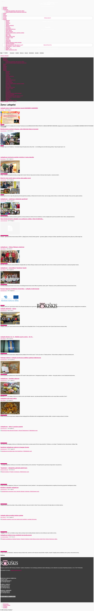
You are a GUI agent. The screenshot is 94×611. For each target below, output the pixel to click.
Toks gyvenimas (9, 31)
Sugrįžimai (8, 34)
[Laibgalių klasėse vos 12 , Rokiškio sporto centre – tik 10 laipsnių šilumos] (10, 352)
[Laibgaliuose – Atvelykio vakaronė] (10, 394)
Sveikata (5, 15)
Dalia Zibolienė (3, 248)
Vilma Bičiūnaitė (3, 200)
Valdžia (4, 13)
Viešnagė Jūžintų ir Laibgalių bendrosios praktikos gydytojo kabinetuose (21, 357)
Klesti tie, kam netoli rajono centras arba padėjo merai (16, 178)
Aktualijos (5, 7)
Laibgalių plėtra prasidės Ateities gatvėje (12, 515)
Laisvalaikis (8, 28)
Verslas (7, 21)
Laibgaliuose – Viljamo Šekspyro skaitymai (12, 247)
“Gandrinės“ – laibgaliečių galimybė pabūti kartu (14, 468)
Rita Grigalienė (3, 159)
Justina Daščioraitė (4, 220)
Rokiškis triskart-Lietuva (4, 235)
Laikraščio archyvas (4, 284)
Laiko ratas (8, 40)
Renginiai (8, 20)
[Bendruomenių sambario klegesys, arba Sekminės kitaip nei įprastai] (10, 144)
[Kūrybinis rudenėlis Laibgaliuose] (20, 491)
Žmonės (7, 38)
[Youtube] (5, 1)
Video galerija (9, 30)
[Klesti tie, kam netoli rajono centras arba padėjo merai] (10, 193)
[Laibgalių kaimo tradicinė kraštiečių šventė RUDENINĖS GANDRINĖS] (10, 123)
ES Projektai (3, 305)
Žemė (4, 14)
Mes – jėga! (8, 35)
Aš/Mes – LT (8, 48)
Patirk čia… (8, 47)
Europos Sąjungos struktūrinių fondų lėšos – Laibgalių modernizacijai (20, 289)
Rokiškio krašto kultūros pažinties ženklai (15, 32)
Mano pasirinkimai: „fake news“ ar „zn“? (14, 45)
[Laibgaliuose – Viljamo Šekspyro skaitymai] (10, 262)
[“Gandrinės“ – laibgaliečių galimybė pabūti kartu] (15, 471)
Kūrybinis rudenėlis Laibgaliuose (10, 487)
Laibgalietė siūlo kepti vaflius (9, 398)
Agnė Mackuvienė (4, 290)
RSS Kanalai (5, 604)
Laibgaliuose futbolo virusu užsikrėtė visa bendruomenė (16, 535)
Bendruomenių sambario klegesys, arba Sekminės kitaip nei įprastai (19, 129)
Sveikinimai (8, 41)
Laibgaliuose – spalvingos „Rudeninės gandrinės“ (14, 199)
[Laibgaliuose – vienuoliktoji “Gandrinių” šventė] (10, 283)
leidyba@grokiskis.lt (5, 586)
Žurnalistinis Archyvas (10, 29)
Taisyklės (5, 606)
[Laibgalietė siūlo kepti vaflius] (10, 414)
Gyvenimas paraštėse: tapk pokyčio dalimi (15, 10)
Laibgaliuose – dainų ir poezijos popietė (12, 426)
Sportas (5, 18)
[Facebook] (1, 1)
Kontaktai (5, 607)
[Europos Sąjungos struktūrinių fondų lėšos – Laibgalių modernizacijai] (10, 304)
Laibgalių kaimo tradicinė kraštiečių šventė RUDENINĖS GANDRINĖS (19, 108)
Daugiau (5, 19)
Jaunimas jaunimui (10, 25)
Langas (7, 24)
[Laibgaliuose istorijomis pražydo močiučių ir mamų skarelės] (10, 172)
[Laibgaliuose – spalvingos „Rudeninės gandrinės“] (10, 214)
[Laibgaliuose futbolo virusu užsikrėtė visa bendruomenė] (29, 539)
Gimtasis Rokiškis (5, 101)
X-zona (4, 17)
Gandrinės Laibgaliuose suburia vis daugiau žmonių (15, 447)
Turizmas (8, 26)
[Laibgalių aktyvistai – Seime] (10, 324)
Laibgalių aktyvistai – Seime (8, 308)
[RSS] (3, 1)
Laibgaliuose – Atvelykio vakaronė (10, 378)
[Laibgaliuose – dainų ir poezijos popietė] (19, 430)
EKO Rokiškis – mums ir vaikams (13, 46)
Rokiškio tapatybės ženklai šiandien (13, 42)
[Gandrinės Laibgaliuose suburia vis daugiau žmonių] (16, 451)
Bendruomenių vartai (10, 36)
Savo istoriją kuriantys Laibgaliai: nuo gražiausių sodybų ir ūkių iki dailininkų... (22, 219)
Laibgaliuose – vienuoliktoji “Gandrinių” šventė (13, 268)
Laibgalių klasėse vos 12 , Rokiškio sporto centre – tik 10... (17, 337)
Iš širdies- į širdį (9, 37)
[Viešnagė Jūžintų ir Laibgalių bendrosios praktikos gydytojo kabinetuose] (10, 373)
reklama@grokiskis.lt (5, 591)
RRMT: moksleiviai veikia (11, 49)
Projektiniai (5, 9)
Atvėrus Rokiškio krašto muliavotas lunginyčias (16, 12)
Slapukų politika (6, 605)
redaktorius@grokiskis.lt (16, 570)
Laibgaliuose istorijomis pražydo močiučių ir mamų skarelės (17, 157)
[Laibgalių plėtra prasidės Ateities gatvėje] (19, 519)
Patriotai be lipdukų (10, 43)
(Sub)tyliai (8, 23)
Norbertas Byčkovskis (4, 469)
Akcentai (5, 8)
